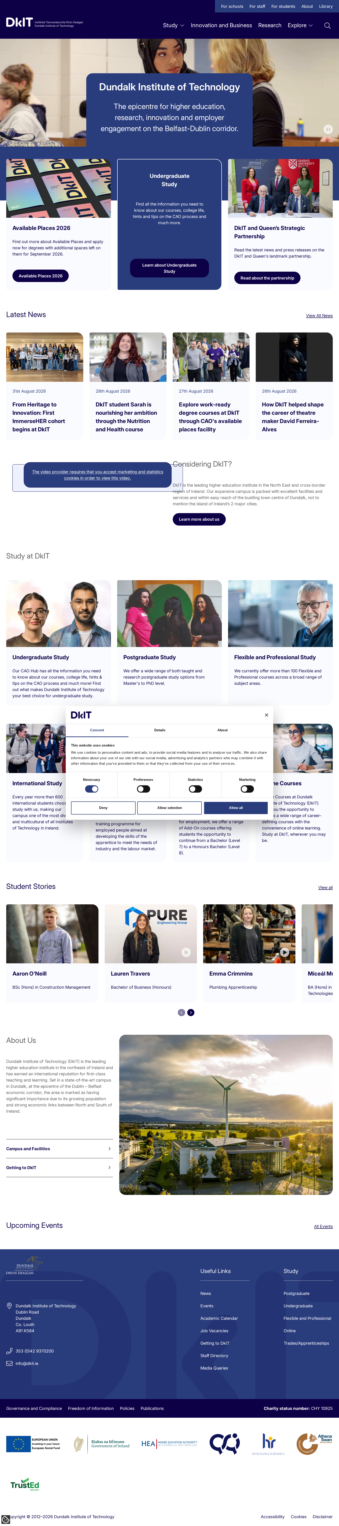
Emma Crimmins (231, 973)
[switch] (143, 789)
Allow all (236, 808)
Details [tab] (160, 730)
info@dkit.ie (27, 1363)
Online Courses (282, 783)
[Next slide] (190, 1012)
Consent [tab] (97, 730)
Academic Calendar (219, 1318)
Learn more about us (199, 519)
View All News (319, 315)
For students (283, 6)
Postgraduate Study (149, 657)
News (205, 1293)
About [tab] (222, 730)
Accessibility (273, 1516)
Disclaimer (323, 1516)
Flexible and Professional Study (275, 657)
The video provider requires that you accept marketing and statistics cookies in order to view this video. (97, 474)
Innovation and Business (221, 25)
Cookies (298, 1516)
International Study (37, 783)
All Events (323, 1226)
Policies (127, 1408)
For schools (232, 6)
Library (326, 6)
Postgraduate (296, 1293)
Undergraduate (298, 1305)
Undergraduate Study (40, 657)
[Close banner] (266, 715)
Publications (152, 1408)
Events (206, 1305)
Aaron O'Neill (29, 973)
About (307, 6)
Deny (103, 808)
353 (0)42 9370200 (35, 1351)
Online (290, 1330)
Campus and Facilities (28, 1148)
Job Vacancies (214, 1330)
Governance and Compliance (34, 1408)
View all (325, 887)
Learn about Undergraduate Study (169, 268)
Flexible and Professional (307, 1318)
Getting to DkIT (21, 1167)
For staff (257, 6)
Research (270, 25)
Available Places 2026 (40, 275)
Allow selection (169, 808)
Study (170, 25)
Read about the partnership (267, 278)
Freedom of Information (91, 1408)
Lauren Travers (130, 973)
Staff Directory (214, 1355)
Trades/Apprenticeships (306, 1343)
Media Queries (214, 1368)
